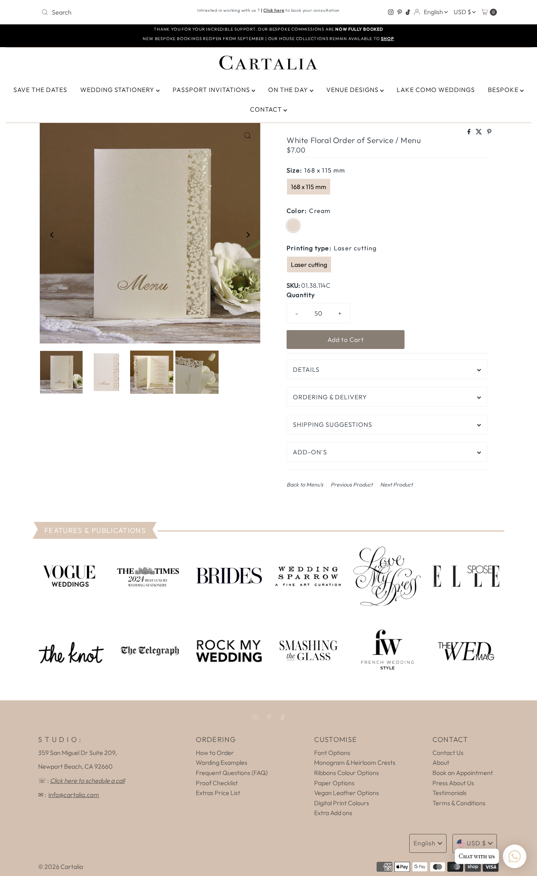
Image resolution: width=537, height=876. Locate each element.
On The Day (289, 90)
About (440, 762)
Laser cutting (309, 264)
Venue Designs (353, 90)
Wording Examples (221, 762)
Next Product (396, 484)
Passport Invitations (212, 90)
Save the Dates (40, 90)
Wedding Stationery (118, 90)
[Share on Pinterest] (489, 132)
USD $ (463, 12)
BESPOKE (504, 90)
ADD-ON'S (310, 452)
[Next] (247, 234)
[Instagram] (391, 12)
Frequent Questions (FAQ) (232, 773)
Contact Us (447, 753)
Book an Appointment (462, 773)
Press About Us (453, 783)
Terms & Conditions (459, 803)
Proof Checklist (217, 783)
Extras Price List (218, 793)
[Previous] (52, 234)
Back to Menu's (305, 484)
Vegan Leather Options (346, 793)
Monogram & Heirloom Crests (354, 762)
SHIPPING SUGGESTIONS (332, 424)
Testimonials (449, 793)
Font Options (332, 753)
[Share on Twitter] (479, 132)
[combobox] (113, 12)
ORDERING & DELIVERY (330, 397)
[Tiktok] (408, 12)
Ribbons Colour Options (346, 773)
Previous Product (352, 484)
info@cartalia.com (73, 795)
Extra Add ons (333, 813)
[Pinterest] (399, 12)
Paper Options (334, 783)
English (434, 12)
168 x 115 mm (308, 187)
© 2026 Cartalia (60, 866)
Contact (266, 109)
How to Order (215, 753)
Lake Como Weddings (436, 90)
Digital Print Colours (341, 803)
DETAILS (306, 369)
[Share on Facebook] (469, 132)
